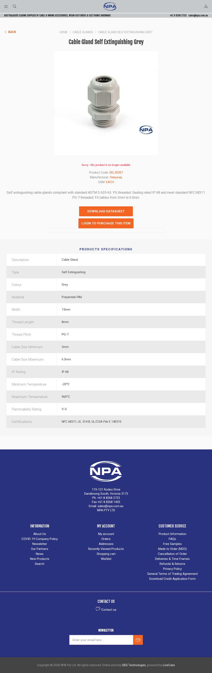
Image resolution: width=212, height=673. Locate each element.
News (39, 554)
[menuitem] (39, 533)
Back (12, 32)
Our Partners (39, 549)
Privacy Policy (172, 569)
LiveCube (169, 665)
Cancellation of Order (172, 554)
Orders (106, 539)
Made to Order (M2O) (172, 549)
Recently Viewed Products (106, 549)
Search (39, 564)
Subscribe (138, 640)
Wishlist (106, 559)
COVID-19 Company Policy (40, 539)
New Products (39, 559)
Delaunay (116, 177)
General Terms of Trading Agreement (172, 574)
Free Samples (172, 544)
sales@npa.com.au (198, 15)
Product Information (172, 534)
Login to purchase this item (106, 223)
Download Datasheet (106, 211)
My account (106, 534)
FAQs (172, 539)
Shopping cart (106, 554)
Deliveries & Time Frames (172, 559)
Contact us (108, 610)
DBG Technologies (134, 665)
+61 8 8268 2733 (178, 15)
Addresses (106, 544)
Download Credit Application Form (172, 579)
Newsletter (39, 544)
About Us (39, 534)
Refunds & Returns (172, 564)
